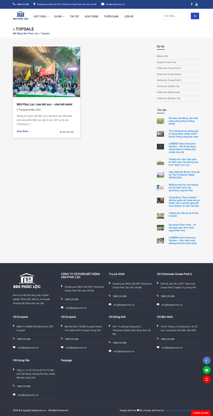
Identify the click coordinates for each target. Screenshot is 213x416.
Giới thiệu (40, 16)
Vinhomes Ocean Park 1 (169, 68)
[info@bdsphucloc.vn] (206, 370)
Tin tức (74, 16)
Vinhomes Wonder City (168, 98)
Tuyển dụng (111, 16)
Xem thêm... (23, 131)
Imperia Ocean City (166, 62)
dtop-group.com (172, 410)
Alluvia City (162, 56)
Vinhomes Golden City (168, 86)
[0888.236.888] (206, 379)
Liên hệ (128, 16)
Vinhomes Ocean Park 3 (169, 80)
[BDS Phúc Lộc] (206, 360)
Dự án (58, 16)
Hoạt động (91, 16)
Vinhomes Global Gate (168, 92)
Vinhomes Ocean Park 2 (169, 74)
